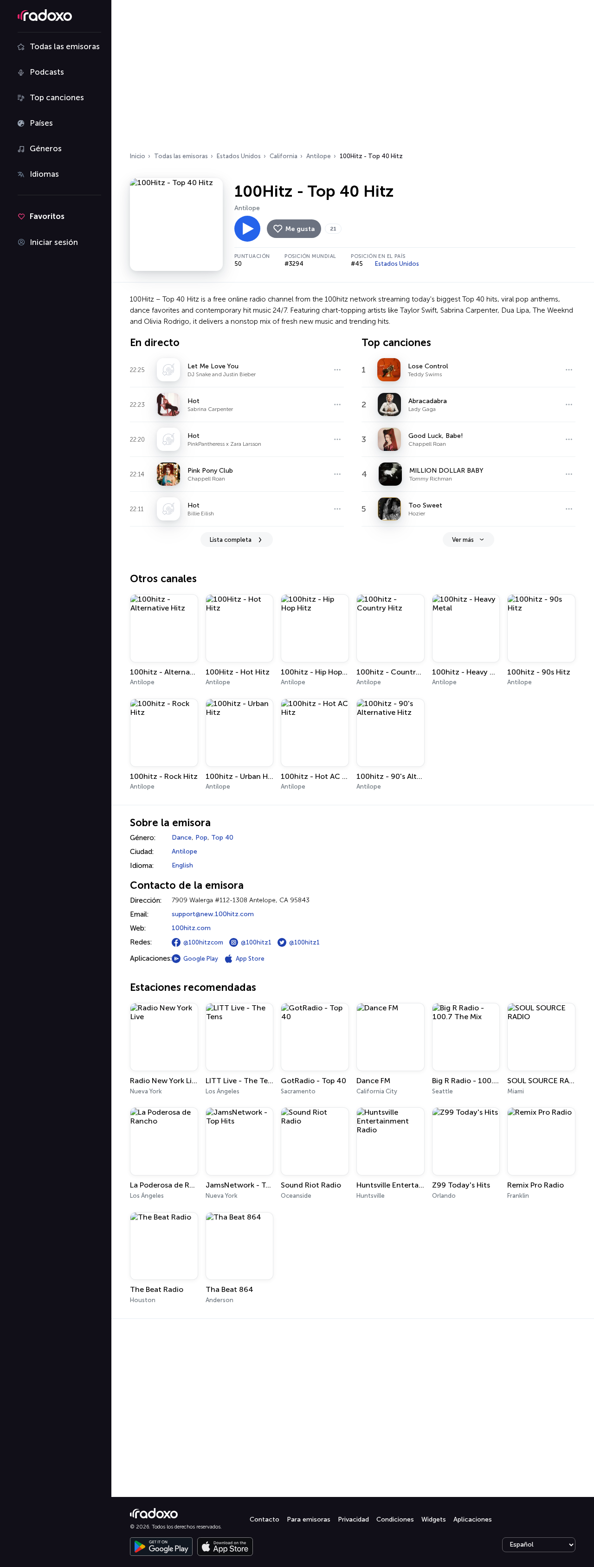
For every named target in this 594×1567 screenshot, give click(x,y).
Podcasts (47, 72)
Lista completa (231, 539)
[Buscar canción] (337, 369)
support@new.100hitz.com (213, 914)
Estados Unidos (239, 156)
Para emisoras (308, 1519)
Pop (201, 837)
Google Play (200, 958)
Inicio (137, 156)
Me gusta (300, 229)
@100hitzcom (203, 942)
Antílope (318, 156)
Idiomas (44, 174)
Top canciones (57, 97)
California (283, 156)
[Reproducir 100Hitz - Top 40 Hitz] (247, 229)
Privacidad (353, 1519)
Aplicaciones (472, 1519)
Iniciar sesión (54, 242)
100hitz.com (191, 928)
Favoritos (47, 216)
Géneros (46, 148)
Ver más (463, 539)
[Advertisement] (353, 79)
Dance (182, 837)
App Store (250, 958)
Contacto (264, 1519)
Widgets (433, 1519)
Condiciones (395, 1519)
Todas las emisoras (65, 46)
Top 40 (222, 837)
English (182, 865)
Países (41, 123)
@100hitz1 (256, 942)
